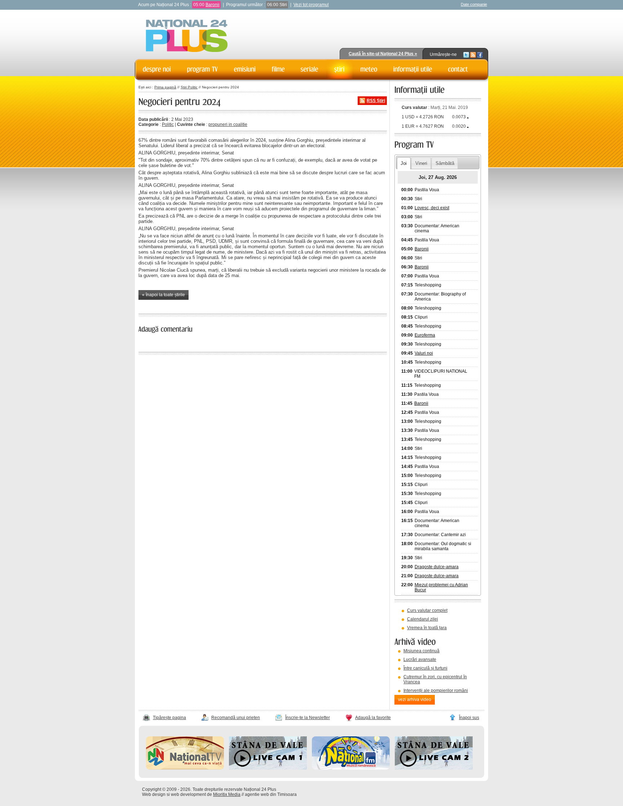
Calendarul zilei (422, 619)
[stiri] (339, 69)
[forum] (369, 69)
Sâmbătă (445, 163)
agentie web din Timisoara (271, 794)
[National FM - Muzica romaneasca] (351, 768)
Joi (404, 163)
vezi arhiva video (414, 699)
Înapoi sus (469, 717)
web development (188, 794)
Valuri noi (424, 353)
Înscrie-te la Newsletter (307, 717)
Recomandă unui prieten (235, 717)
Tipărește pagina (169, 717)
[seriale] (309, 69)
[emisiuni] (245, 69)
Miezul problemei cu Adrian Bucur (441, 587)
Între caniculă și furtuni (425, 668)
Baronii (213, 4)
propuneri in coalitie (227, 124)
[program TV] (202, 69)
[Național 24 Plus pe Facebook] (480, 54)
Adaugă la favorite (373, 717)
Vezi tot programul (311, 4)
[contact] (458, 69)
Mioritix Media (226, 794)
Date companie (474, 4)
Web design (153, 794)
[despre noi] (157, 69)
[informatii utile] (412, 69)
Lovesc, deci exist (432, 207)
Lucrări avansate (419, 659)
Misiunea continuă (421, 650)
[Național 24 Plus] (187, 36)
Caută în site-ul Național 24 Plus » (383, 53)
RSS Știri (376, 100)
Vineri (421, 163)
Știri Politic (189, 87)
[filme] (278, 69)
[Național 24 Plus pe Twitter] (466, 54)
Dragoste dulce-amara (437, 566)
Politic (168, 124)
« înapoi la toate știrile (163, 294)
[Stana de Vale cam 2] (434, 768)
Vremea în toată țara (427, 627)
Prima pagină (165, 87)
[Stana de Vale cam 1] (268, 768)
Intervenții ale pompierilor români (435, 690)
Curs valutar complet (427, 610)
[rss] (473, 54)
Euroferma (425, 335)
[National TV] (185, 768)
